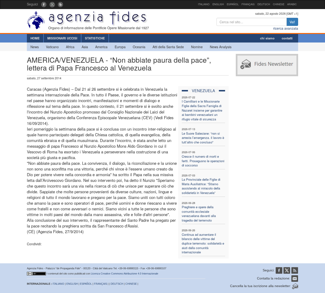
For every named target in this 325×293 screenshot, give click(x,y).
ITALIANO (204, 4)
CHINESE (278, 4)
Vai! (292, 21)
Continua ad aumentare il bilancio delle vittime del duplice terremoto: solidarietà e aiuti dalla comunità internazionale (203, 243)
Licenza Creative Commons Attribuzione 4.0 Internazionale (124, 273)
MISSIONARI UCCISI (62, 38)
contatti (287, 38)
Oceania (139, 46)
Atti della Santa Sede (168, 46)
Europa (120, 46)
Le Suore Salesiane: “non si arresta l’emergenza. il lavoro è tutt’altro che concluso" (203, 137)
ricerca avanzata (285, 28)
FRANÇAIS (248, 4)
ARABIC (292, 4)
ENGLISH (218, 4)
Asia (85, 46)
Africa (70, 46)
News (34, 46)
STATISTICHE (95, 38)
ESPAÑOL (233, 4)
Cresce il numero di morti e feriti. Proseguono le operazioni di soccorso (203, 160)
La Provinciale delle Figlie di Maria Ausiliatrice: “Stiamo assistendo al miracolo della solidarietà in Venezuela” (201, 186)
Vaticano (52, 46)
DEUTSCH (263, 4)
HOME (35, 38)
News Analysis (220, 46)
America (101, 46)
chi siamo (267, 38)
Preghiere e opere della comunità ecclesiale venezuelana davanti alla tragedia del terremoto (199, 213)
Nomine (197, 46)
